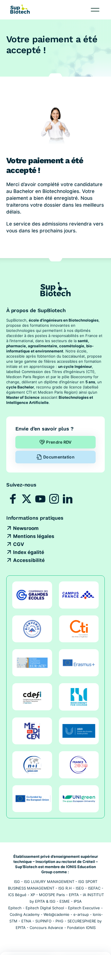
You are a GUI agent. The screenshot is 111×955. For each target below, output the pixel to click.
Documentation (59, 456)
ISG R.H (65, 888)
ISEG (80, 888)
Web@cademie (56, 914)
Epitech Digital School (45, 908)
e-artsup (81, 914)
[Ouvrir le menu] (95, 10)
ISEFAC (94, 888)
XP (32, 894)
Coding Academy (25, 914)
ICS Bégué (17, 894)
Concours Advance (46, 927)
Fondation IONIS (81, 927)
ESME (64, 901)
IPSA (78, 901)
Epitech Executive (84, 908)
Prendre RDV (58, 442)
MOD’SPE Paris (52, 894)
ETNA (26, 921)
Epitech (15, 908)
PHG (59, 921)
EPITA (74, 894)
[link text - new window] (13, 499)
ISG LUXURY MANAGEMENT (49, 881)
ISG (17, 881)
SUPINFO (43, 921)
